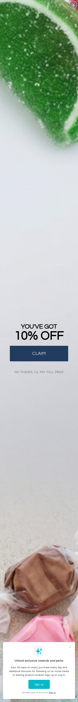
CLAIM (39, 353)
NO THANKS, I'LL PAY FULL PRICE (39, 372)
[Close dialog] (73, 5)
